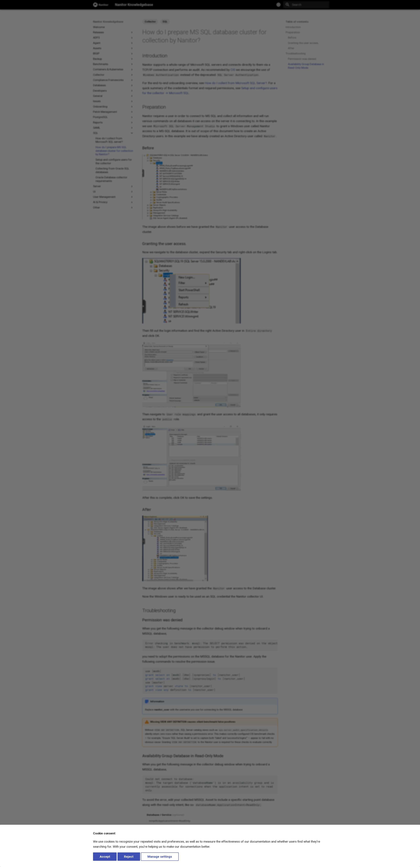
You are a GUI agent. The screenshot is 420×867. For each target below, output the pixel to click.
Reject (128, 856)
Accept (105, 856)
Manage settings (159, 856)
